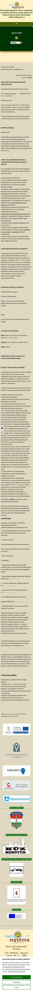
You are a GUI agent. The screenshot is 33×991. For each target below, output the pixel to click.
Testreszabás (16, 982)
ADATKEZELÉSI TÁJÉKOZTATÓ (16, 971)
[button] (16, 24)
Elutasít (16, 987)
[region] (16, 973)
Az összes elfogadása (16, 977)
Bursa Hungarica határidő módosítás (15, 714)
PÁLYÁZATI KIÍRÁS (13, 716)
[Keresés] (21, 43)
